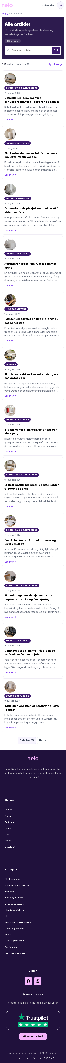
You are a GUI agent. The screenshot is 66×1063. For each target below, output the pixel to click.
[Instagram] (37, 981)
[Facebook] (28, 981)
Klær (7, 916)
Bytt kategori (56, 64)
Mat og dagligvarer (15, 953)
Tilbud (8, 815)
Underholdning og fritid (17, 885)
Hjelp (7, 834)
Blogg (5, 13)
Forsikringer (11, 947)
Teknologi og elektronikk (18, 922)
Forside (8, 809)
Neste (42, 740)
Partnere (9, 822)
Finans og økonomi (15, 928)
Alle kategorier (12, 879)
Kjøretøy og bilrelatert (16, 910)
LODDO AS (48, 1058)
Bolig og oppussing (15, 903)
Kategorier (48, 5)
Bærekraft (10, 846)
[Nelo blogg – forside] (7, 5)
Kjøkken (9, 891)
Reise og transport (14, 940)
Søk (56, 50)
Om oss (9, 840)
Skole (8, 934)
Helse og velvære (14, 897)
